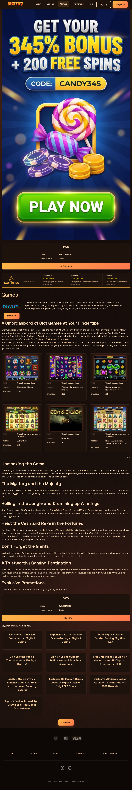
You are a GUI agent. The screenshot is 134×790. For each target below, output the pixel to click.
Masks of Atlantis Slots (77, 470)
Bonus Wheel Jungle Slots (62, 510)
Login (38, 3)
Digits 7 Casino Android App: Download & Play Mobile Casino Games (22, 705)
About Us (33, 753)
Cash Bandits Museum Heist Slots (59, 530)
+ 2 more (22, 436)
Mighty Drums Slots (39, 281)
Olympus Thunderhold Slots (71, 281)
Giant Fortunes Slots (62, 342)
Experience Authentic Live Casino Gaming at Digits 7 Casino (66, 638)
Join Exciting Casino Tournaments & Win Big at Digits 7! (22, 660)
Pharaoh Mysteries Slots (50, 490)
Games (63, 3)
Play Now (120, 4)
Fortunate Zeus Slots (30, 339)
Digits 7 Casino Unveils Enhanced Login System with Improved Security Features (22, 684)
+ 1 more (118, 390)
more (127, 457)
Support (57, 753)
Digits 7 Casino (67, 305)
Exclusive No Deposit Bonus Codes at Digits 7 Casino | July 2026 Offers (66, 682)
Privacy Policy (82, 753)
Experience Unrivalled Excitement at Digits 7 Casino (22, 638)
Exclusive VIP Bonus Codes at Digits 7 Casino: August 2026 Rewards (110, 682)
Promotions (78, 3)
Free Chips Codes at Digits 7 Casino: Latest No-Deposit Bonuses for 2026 (110, 660)
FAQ (12, 753)
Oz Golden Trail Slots (103, 281)
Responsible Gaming (112, 753)
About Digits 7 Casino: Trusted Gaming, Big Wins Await (109, 638)
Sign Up (51, 3)
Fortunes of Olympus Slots (59, 339)
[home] (17, 7)
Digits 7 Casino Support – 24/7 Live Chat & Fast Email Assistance (66, 660)
